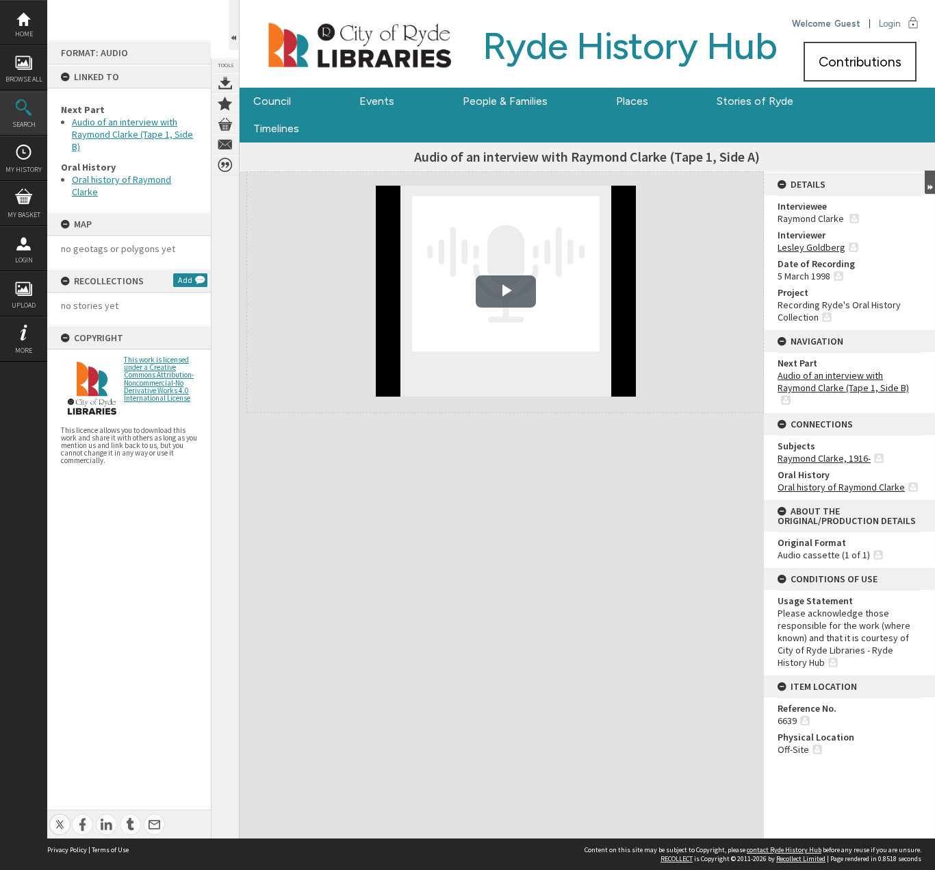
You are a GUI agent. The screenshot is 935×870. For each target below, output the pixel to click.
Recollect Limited (800, 858)
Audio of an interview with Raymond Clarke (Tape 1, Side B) (132, 134)
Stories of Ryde (755, 101)
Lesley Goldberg (811, 247)
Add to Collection (225, 103)
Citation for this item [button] (225, 165)
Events (376, 101)
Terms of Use (110, 849)
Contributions (860, 61)
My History (23, 169)
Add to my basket (225, 124)
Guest (847, 23)
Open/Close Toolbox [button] (234, 25)
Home (24, 33)
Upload (24, 305)
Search (24, 124)
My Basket (24, 214)
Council (272, 101)
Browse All (23, 79)
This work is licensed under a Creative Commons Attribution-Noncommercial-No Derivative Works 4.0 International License (159, 379)
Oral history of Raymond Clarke (841, 487)
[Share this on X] (60, 816)
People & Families (505, 101)
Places (632, 101)
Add (185, 280)
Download (225, 83)
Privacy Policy (67, 849)
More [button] (23, 350)
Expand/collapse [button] (930, 182)
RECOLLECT (677, 858)
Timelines (276, 128)
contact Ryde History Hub (784, 849)
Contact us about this (225, 144)
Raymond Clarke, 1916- (824, 458)
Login (24, 260)
